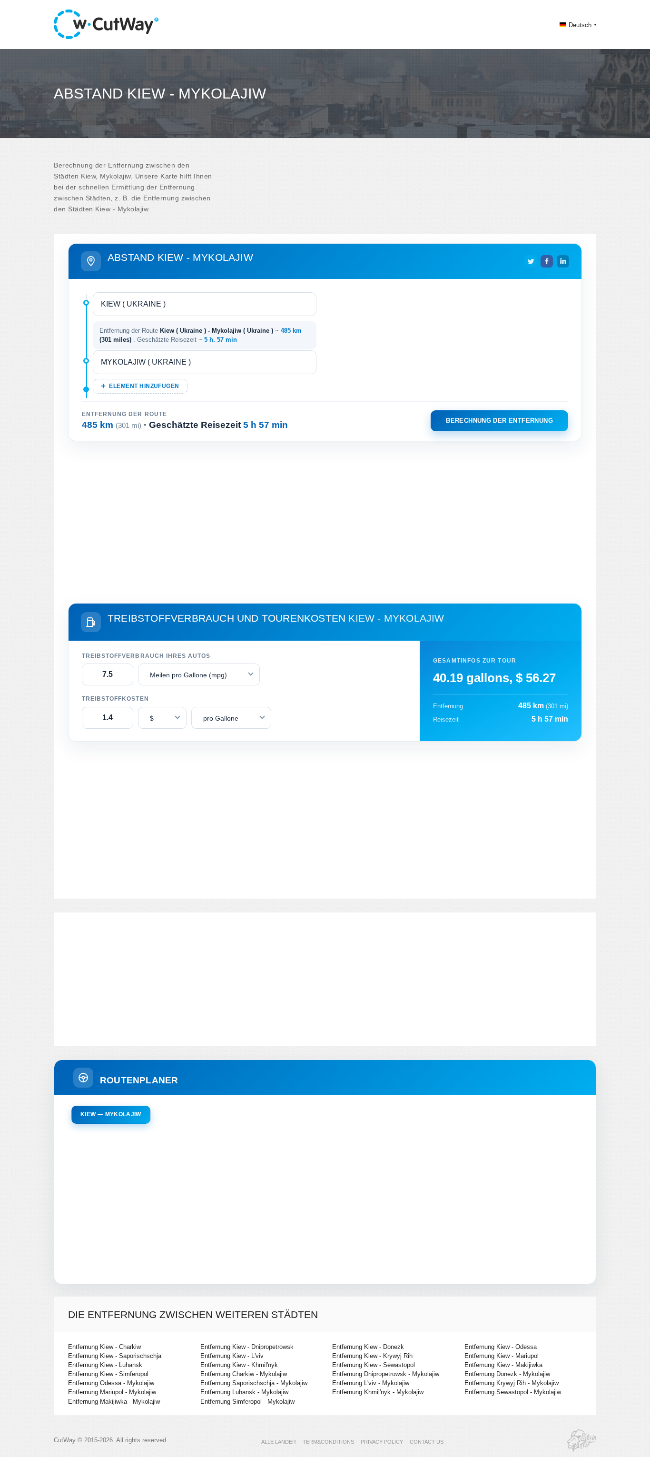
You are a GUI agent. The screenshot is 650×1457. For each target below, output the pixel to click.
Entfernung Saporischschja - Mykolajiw (253, 1383)
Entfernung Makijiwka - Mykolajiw (114, 1401)
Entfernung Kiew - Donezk (368, 1346)
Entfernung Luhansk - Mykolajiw (244, 1392)
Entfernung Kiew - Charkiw (104, 1346)
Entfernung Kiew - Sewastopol (373, 1364)
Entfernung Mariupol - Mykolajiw (112, 1392)
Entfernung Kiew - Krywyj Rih (372, 1355)
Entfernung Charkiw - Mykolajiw (243, 1374)
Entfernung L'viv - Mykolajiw (370, 1383)
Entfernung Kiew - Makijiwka (503, 1364)
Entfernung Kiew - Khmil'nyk (239, 1364)
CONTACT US (426, 1442)
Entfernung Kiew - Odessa (500, 1346)
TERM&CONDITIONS (328, 1442)
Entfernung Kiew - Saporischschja (114, 1355)
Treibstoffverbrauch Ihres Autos (146, 656)
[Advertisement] (325, 520)
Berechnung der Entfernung (499, 420)
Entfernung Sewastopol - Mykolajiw (512, 1392)
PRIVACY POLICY (382, 1442)
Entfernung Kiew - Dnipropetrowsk (247, 1346)
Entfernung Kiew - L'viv (232, 1355)
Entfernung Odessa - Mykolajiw (111, 1383)
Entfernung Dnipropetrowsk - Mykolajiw (385, 1374)
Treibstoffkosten (115, 699)
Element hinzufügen (144, 386)
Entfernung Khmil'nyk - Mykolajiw (377, 1392)
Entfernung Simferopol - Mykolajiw (247, 1401)
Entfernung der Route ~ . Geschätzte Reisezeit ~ (200, 335)
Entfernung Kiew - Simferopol (108, 1374)
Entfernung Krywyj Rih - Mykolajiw (511, 1383)
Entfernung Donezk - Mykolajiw (507, 1374)
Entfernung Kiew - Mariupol (501, 1355)
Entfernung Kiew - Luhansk (105, 1364)
